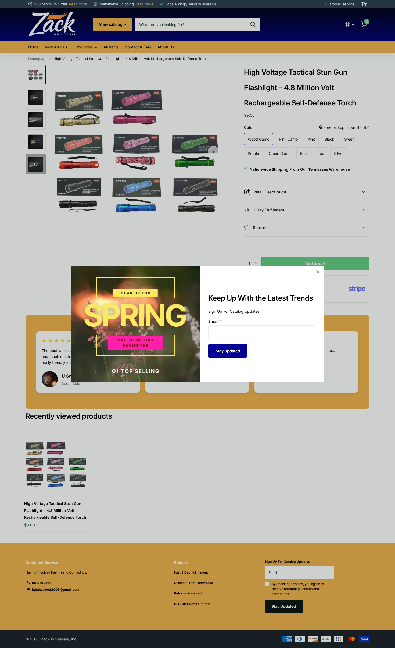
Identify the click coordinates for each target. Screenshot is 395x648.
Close (318, 272)
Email (214, 321)
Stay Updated (228, 350)
